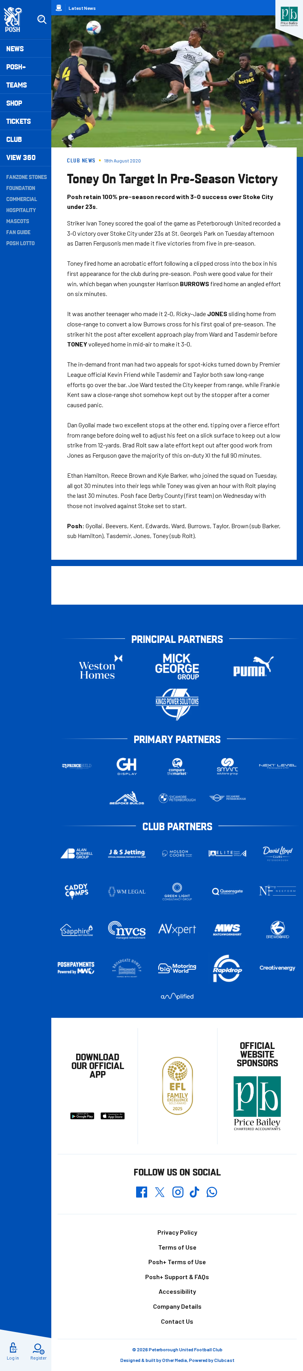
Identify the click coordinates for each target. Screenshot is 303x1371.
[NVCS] (127, 930)
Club (14, 139)
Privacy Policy (177, 1232)
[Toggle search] (42, 19)
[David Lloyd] (278, 854)
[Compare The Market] (177, 766)
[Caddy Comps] (76, 891)
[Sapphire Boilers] (76, 930)
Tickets (18, 121)
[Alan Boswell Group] (76, 853)
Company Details (177, 1306)
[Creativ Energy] (278, 968)
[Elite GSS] (228, 853)
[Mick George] (177, 666)
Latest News (82, 8)
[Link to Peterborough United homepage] (16, 19)
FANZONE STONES (26, 177)
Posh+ (16, 66)
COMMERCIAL (21, 199)
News (15, 48)
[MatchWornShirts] (228, 930)
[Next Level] (278, 766)
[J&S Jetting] (127, 853)
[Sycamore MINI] (228, 798)
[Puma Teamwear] (254, 666)
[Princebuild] (76, 766)
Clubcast (224, 1360)
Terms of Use (177, 1247)
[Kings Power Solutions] (177, 705)
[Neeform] (278, 892)
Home (58, 8)
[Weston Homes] (101, 666)
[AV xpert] (177, 930)
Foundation (20, 188)
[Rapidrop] (228, 968)
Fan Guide (18, 232)
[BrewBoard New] (278, 930)
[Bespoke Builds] (127, 798)
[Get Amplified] (177, 996)
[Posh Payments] (76, 968)
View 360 (21, 157)
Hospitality (21, 210)
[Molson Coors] (177, 854)
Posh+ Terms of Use (177, 1261)
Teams (16, 84)
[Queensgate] (228, 891)
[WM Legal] (127, 891)
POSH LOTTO (20, 243)
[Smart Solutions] (228, 766)
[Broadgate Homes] (127, 968)
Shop (14, 103)
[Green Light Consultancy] (177, 891)
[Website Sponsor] (289, 16)
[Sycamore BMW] (177, 798)
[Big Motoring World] (177, 968)
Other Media (174, 1360)
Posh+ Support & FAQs (177, 1276)
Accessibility (177, 1291)
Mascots (17, 221)
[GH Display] (127, 766)
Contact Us (177, 1321)
